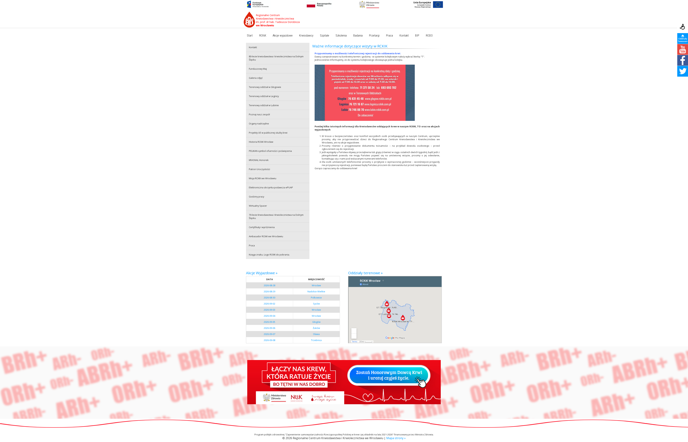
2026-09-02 (269, 303)
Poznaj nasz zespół (259, 114)
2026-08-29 (269, 291)
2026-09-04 (269, 315)
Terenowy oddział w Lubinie (264, 105)
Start (250, 35)
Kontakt (404, 35)
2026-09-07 (269, 334)
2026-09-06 (269, 328)
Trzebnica (316, 340)
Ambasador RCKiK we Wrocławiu (266, 236)
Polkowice (316, 297)
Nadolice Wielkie (316, 291)
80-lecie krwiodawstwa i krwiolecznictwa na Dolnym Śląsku (276, 58)
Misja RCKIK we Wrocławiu (262, 178)
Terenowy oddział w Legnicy (264, 96)
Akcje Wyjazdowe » (262, 272)
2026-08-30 (269, 297)
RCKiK (262, 35)
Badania (358, 35)
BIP (417, 35)
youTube (682, 49)
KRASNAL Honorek (259, 160)
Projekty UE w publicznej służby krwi (268, 132)
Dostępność (682, 27)
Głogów (316, 321)
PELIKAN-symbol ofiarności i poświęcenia (270, 151)
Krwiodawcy (306, 35)
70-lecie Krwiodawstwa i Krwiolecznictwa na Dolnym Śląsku (276, 216)
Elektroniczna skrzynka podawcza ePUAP (271, 187)
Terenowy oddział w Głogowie (265, 87)
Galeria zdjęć (256, 77)
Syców (316, 303)
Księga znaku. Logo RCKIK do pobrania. (269, 254)
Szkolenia (341, 35)
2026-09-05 (269, 321)
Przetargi (374, 35)
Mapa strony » (396, 438)
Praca (389, 35)
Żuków (316, 328)
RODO (429, 35)
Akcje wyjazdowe (283, 35)
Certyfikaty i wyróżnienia (262, 227)
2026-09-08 (269, 340)
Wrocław (316, 285)
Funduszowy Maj (258, 68)
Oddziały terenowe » (365, 272)
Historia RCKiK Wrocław (261, 141)
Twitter (682, 71)
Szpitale (324, 35)
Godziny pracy (256, 196)
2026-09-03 (269, 309)
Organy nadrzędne (259, 123)
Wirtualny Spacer (258, 205)
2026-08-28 (269, 285)
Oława (316, 334)
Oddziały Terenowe (682, 38)
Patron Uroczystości (259, 169)
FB (682, 60)
